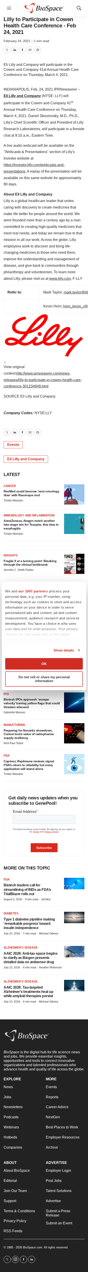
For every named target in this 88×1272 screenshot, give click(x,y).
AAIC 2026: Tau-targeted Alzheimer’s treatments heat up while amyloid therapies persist (28, 991)
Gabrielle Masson (14, 712)
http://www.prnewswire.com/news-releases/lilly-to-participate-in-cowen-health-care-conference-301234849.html (43, 379)
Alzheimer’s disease (21, 947)
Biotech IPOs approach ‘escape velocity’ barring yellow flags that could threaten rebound (32, 703)
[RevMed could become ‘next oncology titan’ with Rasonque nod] (74, 494)
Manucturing (14, 725)
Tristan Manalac (13, 500)
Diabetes (11, 913)
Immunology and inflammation (29, 515)
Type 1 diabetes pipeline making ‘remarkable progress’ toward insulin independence (29, 923)
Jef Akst (45, 899)
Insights (11, 555)
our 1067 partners (33, 591)
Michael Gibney (48, 933)
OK (44, 664)
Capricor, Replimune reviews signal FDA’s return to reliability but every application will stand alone (29, 765)
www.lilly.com (60, 278)
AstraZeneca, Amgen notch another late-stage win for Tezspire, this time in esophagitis (31, 524)
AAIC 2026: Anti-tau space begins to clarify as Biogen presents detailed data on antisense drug (30, 958)
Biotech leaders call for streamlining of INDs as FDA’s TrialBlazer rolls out (27, 889)
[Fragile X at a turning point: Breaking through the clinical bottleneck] (74, 564)
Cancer (10, 486)
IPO (6, 694)
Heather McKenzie (50, 967)
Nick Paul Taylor (13, 743)
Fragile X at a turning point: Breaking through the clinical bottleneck (30, 563)
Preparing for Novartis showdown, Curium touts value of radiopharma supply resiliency (29, 734)
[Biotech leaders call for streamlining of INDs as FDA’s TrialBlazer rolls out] (74, 883)
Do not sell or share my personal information (44, 679)
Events (13, 445)
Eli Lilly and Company (22, 96)
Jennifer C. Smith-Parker (19, 570)
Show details (63, 650)
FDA (6, 755)
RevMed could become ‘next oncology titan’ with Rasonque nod (31, 493)
